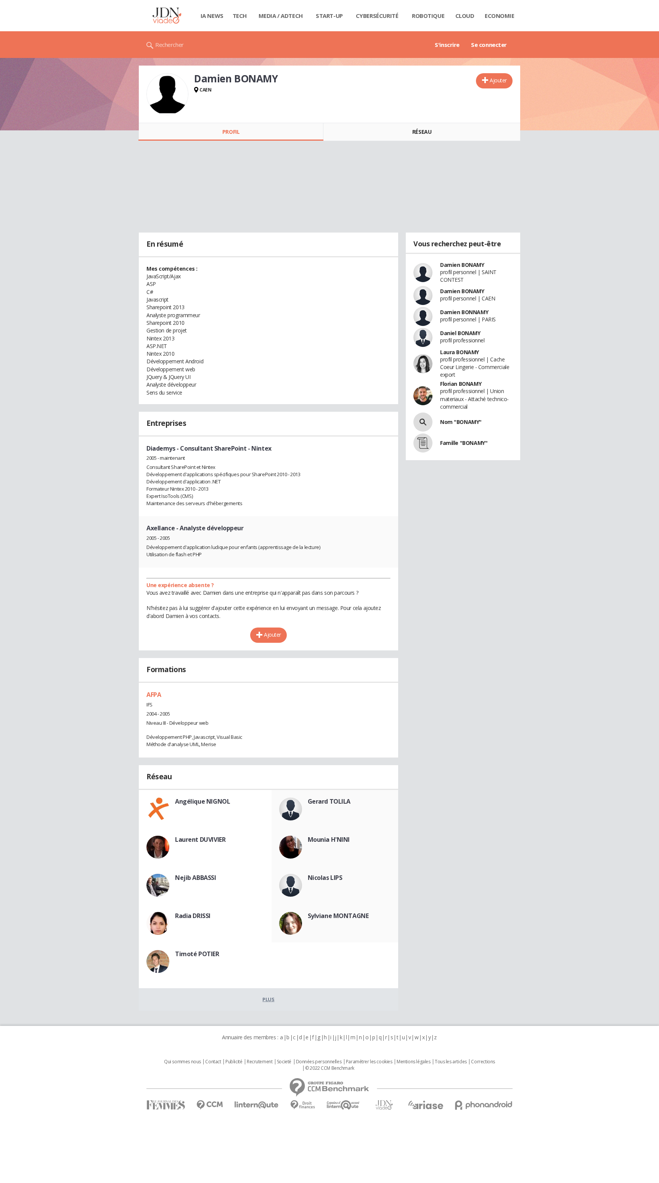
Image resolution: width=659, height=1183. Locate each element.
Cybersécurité (377, 15)
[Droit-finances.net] (302, 1105)
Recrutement (259, 1061)
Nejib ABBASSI (195, 877)
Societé (284, 1061)
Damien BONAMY (462, 264)
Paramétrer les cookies (369, 1061)
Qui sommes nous (182, 1061)
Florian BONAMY (460, 383)
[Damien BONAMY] (167, 94)
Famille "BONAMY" (463, 442)
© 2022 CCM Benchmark (329, 1068)
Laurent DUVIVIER (200, 839)
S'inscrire (447, 44)
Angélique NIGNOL (202, 801)
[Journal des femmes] (165, 1105)
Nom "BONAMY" (461, 421)
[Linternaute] (257, 1105)
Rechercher (169, 44)
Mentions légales (413, 1061)
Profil (230, 131)
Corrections (483, 1061)
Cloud (464, 15)
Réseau (421, 131)
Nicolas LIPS (325, 877)
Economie (499, 15)
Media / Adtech (281, 15)
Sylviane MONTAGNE (338, 916)
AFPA (153, 694)
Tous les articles (451, 1061)
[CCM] (209, 1105)
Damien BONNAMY (464, 312)
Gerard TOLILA (329, 801)
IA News (212, 15)
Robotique (428, 15)
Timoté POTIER (197, 954)
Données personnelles (319, 1061)
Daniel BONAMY (460, 333)
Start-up (329, 15)
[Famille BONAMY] (422, 443)
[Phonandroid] (484, 1105)
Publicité (233, 1061)
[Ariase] (425, 1105)
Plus (268, 999)
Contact (213, 1061)
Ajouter (498, 80)
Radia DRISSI (193, 916)
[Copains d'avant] (343, 1105)
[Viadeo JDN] (384, 1105)
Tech (240, 15)
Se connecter (489, 44)
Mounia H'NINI (329, 839)
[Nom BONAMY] (422, 422)
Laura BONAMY (459, 352)
